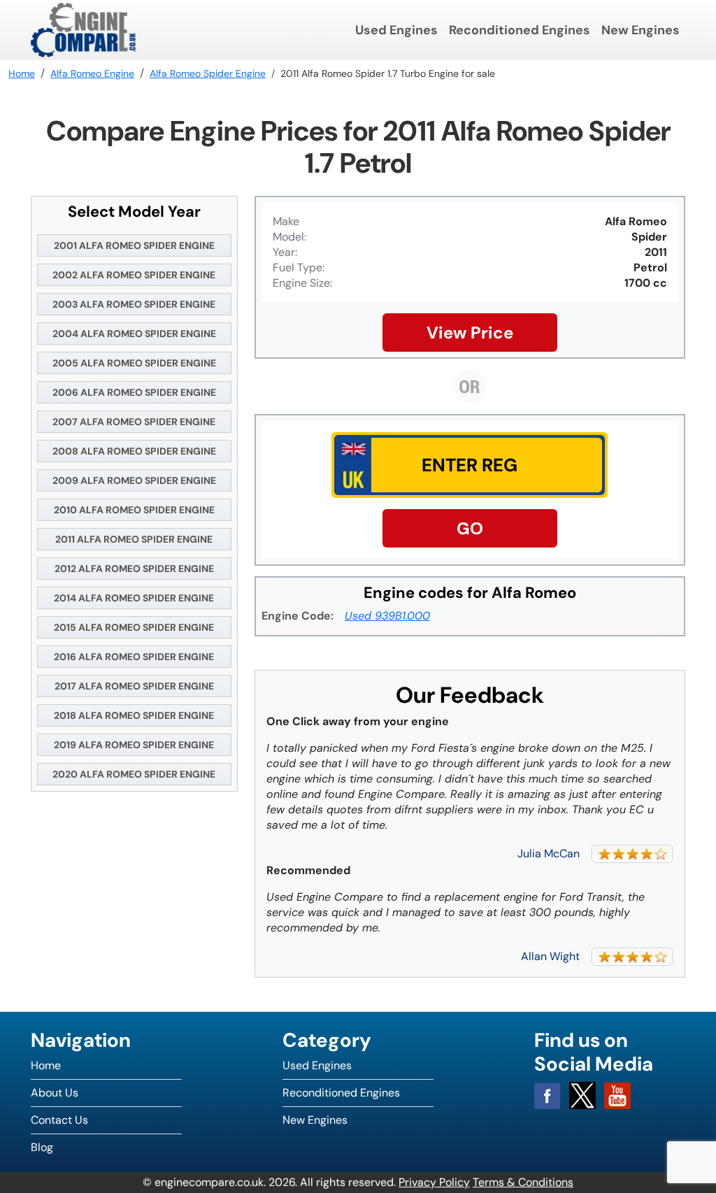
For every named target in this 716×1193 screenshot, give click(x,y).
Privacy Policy (434, 1182)
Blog (42, 1147)
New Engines (640, 30)
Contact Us (59, 1120)
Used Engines (396, 30)
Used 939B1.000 (387, 615)
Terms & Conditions (523, 1182)
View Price (470, 332)
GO (470, 528)
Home (46, 1065)
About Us (54, 1092)
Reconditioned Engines (519, 30)
